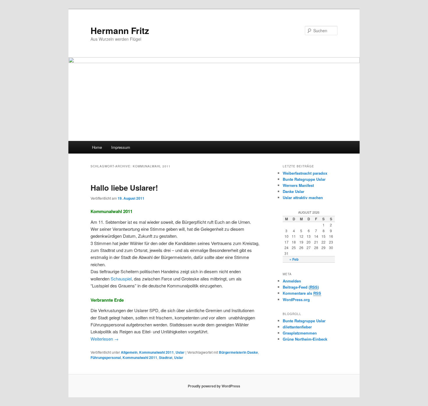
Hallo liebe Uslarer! (124, 187)
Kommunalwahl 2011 (156, 352)
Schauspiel (121, 279)
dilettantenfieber (297, 327)
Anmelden (292, 281)
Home (97, 147)
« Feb (293, 259)
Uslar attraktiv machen (303, 197)
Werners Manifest (298, 185)
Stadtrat (165, 357)
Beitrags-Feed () (301, 287)
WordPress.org (296, 299)
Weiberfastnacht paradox (305, 173)
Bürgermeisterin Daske (238, 352)
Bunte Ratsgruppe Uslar (304, 179)
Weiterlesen (105, 339)
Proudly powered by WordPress (214, 386)
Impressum (120, 147)
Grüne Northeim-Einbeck (305, 339)
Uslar (180, 352)
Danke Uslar (293, 191)
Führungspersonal (106, 357)
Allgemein (129, 352)
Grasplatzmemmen (300, 333)
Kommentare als (302, 293)
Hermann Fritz (120, 30)
